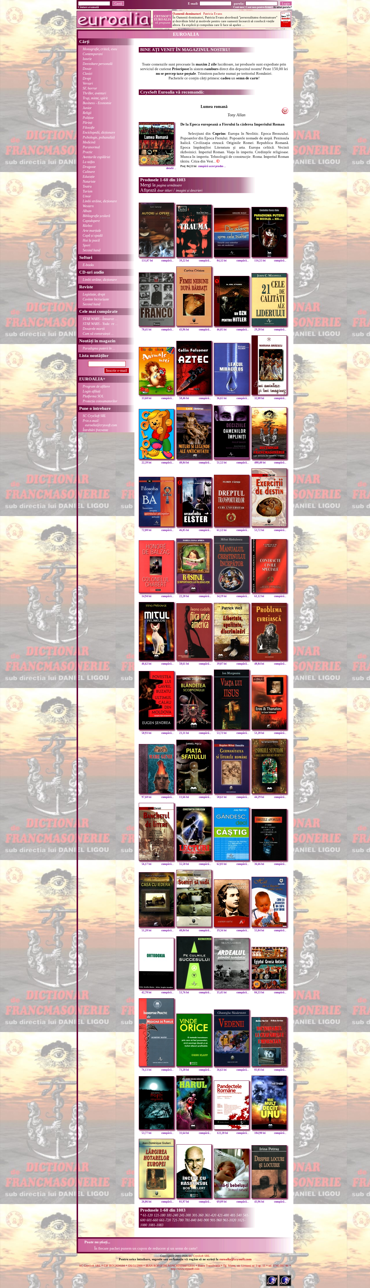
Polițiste (88, 118)
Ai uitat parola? (282, 7)
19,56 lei (222, 930)
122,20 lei (222, 1133)
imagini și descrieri (189, 190)
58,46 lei (184, 398)
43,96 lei (184, 329)
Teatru (87, 186)
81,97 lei (184, 1201)
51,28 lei (259, 733)
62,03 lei (222, 864)
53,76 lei (184, 992)
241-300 (185, 1215)
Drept (87, 78)
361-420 (210, 1215)
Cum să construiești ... (98, 334)
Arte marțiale (92, 231)
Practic (87, 152)
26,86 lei (146, 1201)
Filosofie (89, 128)
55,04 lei (259, 930)
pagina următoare (169, 185)
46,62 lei (146, 663)
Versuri (88, 83)
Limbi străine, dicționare (100, 201)
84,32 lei (222, 260)
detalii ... (171, 168)
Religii (87, 113)
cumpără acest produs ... (212, 166)
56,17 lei (146, 864)
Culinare (89, 172)
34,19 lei (222, 596)
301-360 (198, 1215)
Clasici (87, 74)
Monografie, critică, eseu (100, 49)
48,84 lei (184, 462)
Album (87, 211)
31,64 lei (184, 1133)
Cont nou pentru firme (258, 7)
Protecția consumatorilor (100, 401)
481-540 (236, 1215)
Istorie (87, 59)
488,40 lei (260, 462)
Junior (87, 108)
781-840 (190, 1220)
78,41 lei (146, 329)
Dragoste (89, 167)
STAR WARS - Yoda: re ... (100, 324)
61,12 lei (222, 530)
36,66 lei (259, 864)
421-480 (223, 1215)
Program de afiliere (96, 386)
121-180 (159, 1215)
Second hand (91, 250)
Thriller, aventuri (94, 93)
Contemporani (93, 54)
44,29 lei (259, 797)
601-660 (152, 1220)
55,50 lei (184, 864)
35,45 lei (222, 992)
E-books (88, 265)
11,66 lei (184, 797)
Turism (87, 191)
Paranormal (91, 147)
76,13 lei (146, 1069)
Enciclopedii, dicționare (99, 132)
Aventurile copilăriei (96, 157)
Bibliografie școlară (96, 216)
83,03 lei (259, 1069)
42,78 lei (146, 992)
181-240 (172, 1215)
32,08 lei (259, 398)
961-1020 (229, 1220)
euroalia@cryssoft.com (235, 1259)
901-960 (216, 1220)
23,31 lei (184, 733)
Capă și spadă (93, 235)
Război (87, 226)
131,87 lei (147, 260)
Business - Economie (97, 103)
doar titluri (164, 190)
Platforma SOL (93, 396)
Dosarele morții (94, 329)
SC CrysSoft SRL (94, 416)
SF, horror (90, 88)
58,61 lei (184, 663)
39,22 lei (184, 260)
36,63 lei (222, 1069)
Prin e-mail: (100, 423)
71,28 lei (184, 1069)
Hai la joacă (91, 240)
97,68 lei (146, 797)
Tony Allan (236, 115)
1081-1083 (155, 1225)
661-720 (165, 1220)
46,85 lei (222, 329)
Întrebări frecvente (95, 430)
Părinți (87, 123)
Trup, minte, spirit (95, 98)
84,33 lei (259, 992)
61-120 (148, 1215)
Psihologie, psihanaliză (99, 137)
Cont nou (238, 7)
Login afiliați (91, 391)
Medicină (89, 142)
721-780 (178, 1220)
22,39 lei (146, 462)
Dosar (87, 69)
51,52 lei (222, 462)
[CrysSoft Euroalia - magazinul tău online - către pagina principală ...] (114, 26)
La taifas (89, 162)
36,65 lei (222, 398)
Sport (86, 245)
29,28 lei (259, 329)
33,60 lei (146, 398)
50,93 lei (146, 733)
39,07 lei (222, 663)
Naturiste (89, 182)
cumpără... (167, 260)
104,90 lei (260, 1133)
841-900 (203, 1220)
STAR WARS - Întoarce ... (100, 319)
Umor (87, 196)
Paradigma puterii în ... (99, 348)
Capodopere (91, 221)
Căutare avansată (88, 7)
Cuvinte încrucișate (96, 299)
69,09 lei (222, 1201)
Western (88, 206)
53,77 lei (146, 1133)
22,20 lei (184, 596)
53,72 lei (259, 530)
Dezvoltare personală (97, 64)
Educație (89, 177)
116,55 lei (260, 260)
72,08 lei (146, 530)
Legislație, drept (94, 294)
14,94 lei (146, 596)
